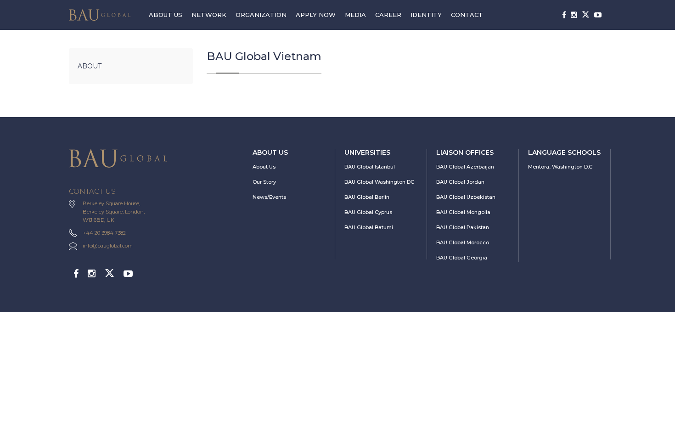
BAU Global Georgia (461, 257)
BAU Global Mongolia (463, 212)
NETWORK (208, 14)
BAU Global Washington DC (379, 182)
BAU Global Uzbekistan (465, 197)
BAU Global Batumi (368, 227)
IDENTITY (426, 14)
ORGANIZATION (261, 14)
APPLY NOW (316, 14)
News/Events (269, 197)
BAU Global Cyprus (368, 212)
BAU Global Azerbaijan (465, 166)
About (89, 66)
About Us (264, 166)
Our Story (264, 182)
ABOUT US (165, 14)
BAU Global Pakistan (462, 227)
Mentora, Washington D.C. (560, 166)
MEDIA (355, 14)
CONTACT (467, 14)
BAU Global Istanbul (369, 166)
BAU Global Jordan (460, 182)
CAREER (388, 14)
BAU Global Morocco (462, 242)
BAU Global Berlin (366, 197)
